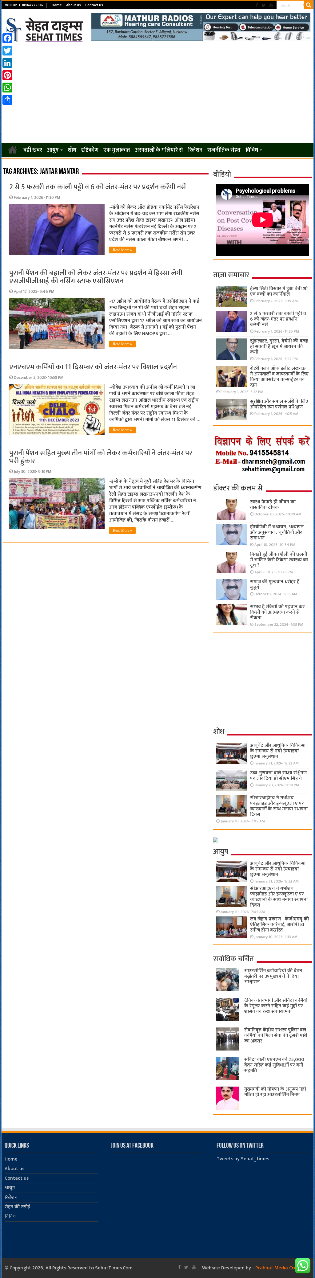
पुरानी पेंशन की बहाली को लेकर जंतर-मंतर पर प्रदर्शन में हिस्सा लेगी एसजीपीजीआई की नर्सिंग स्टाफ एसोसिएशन (95, 277)
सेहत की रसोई (17, 1207)
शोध (72, 150)
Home (57, 5)
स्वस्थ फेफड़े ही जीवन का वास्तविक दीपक (273, 505)
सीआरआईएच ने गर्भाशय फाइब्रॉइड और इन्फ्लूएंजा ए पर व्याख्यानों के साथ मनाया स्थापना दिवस (279, 806)
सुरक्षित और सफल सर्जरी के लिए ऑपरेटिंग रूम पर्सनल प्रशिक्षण (279, 404)
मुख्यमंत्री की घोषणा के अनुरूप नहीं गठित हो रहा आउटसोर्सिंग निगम (275, 1092)
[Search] (308, 5)
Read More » (122, 250)
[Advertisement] (157, 93)
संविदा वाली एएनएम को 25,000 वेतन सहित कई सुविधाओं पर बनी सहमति (274, 1065)
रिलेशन (195, 150)
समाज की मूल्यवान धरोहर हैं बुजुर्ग (274, 585)
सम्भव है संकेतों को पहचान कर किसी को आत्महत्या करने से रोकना (277, 612)
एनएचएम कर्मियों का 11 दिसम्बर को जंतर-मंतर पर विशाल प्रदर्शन (93, 367)
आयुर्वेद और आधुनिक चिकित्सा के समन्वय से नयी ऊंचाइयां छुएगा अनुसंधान (277, 751)
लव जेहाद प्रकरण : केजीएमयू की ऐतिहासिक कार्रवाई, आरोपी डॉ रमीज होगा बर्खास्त (279, 924)
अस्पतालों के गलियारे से (159, 150)
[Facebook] (257, 5)
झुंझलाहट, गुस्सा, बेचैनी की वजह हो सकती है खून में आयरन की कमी (279, 346)
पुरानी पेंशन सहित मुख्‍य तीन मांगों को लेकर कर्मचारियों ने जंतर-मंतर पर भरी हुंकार (100, 457)
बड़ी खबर (32, 150)
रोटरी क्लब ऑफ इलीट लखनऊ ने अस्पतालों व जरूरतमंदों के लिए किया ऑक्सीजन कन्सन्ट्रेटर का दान (279, 376)
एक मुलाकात (116, 150)
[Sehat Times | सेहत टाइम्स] (46, 28)
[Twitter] (264, 5)
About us (73, 5)
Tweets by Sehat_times (243, 1159)
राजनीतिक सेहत (224, 150)
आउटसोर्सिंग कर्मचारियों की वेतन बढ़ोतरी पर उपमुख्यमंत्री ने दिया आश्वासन (273, 976)
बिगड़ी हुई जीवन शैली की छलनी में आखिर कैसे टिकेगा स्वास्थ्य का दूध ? (279, 560)
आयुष (53, 150)
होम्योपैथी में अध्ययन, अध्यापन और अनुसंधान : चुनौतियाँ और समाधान (277, 532)
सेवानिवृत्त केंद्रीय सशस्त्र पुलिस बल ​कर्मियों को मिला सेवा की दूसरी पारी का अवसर (275, 1035)
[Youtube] (271, 5)
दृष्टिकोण (89, 150)
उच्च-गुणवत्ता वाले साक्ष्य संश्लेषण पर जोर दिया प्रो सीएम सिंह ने (278, 776)
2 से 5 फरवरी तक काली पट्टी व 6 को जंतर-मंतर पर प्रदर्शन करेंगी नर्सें (97, 187)
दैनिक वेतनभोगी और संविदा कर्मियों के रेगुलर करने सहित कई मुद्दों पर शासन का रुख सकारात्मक (275, 1006)
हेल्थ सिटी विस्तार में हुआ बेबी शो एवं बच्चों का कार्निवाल (279, 291)
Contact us (94, 5)
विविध (251, 150)
